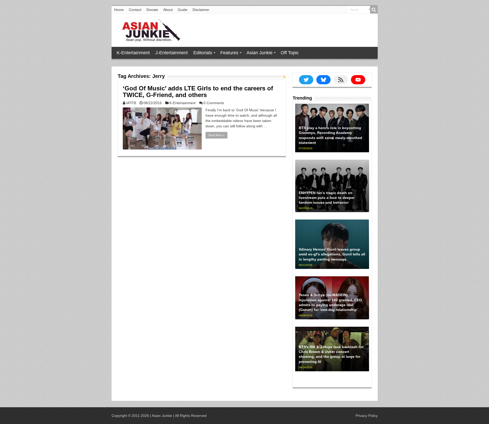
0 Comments (213, 103)
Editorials (202, 52)
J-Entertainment (171, 52)
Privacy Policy (367, 416)
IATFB (131, 103)
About (168, 10)
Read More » (216, 135)
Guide (182, 10)
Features (229, 52)
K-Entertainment (133, 52)
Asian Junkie (260, 52)
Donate (152, 10)
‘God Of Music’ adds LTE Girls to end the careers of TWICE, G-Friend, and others (198, 91)
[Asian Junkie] (148, 29)
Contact (135, 10)
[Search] (374, 9)
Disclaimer (201, 10)
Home (119, 10)
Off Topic (290, 52)
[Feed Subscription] (284, 77)
